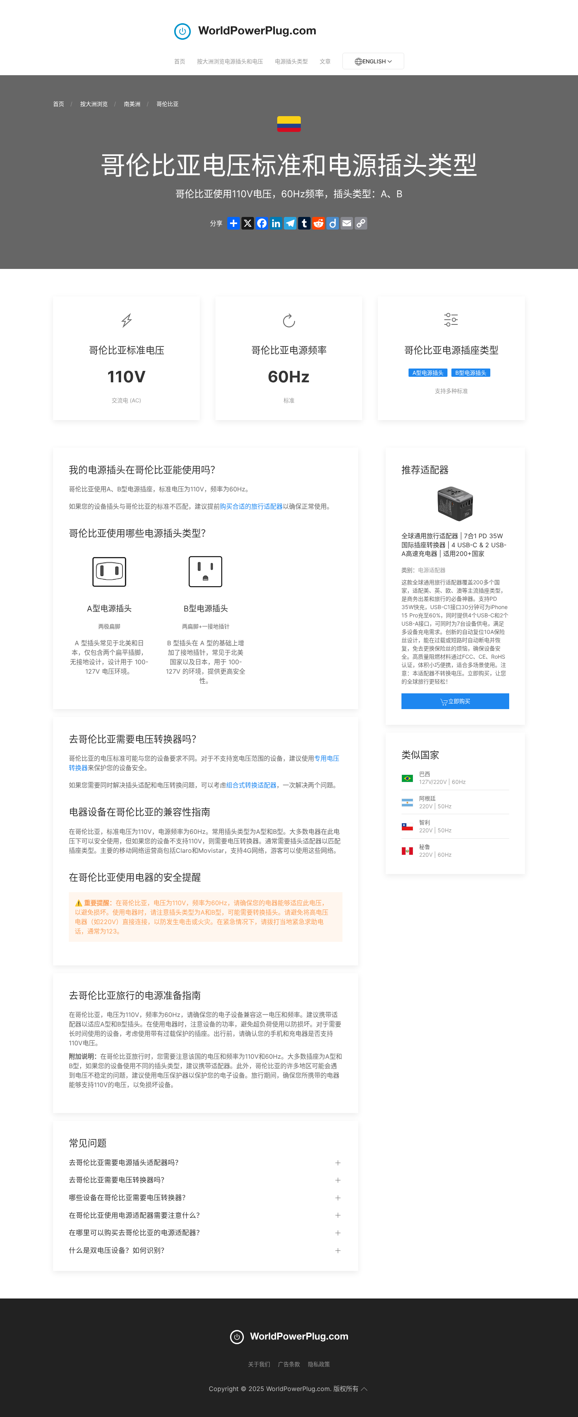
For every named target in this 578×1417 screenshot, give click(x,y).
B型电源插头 (470, 372)
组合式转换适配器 (251, 785)
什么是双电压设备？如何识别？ (118, 1250)
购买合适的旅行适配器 (251, 506)
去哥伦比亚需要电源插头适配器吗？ (125, 1162)
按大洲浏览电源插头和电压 (230, 61)
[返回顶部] (364, 1389)
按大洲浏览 (94, 103)
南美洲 (132, 103)
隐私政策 (319, 1364)
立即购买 (459, 701)
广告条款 (289, 1364)
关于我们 (259, 1364)
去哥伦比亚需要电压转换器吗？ (118, 1180)
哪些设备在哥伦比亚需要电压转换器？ (129, 1197)
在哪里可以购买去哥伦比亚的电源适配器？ (136, 1232)
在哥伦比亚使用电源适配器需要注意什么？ (136, 1215)
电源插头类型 (291, 61)
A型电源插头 (428, 372)
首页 (179, 61)
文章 (325, 61)
